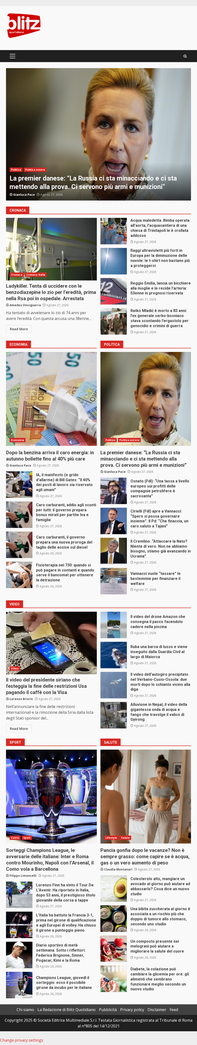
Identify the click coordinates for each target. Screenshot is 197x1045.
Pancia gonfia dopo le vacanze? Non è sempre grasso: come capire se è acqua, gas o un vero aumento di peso (145, 797)
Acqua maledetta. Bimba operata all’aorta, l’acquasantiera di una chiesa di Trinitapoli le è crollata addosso (113, 231)
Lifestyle (111, 837)
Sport (27, 837)
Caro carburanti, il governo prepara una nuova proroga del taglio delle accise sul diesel (19, 545)
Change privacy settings (21, 1040)
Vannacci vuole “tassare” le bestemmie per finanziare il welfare (113, 581)
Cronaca (16, 274)
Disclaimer (157, 1009)
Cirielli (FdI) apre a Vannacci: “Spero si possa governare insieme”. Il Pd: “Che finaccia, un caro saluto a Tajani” (113, 521)
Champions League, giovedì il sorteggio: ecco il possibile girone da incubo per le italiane (19, 985)
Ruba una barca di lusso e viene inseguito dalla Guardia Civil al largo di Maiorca (113, 655)
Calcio (15, 837)
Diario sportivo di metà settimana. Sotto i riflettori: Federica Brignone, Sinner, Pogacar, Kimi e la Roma (19, 955)
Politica (16, 169)
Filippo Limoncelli (23, 876)
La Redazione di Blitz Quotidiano (66, 1009)
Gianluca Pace (24, 195)
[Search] (185, 56)
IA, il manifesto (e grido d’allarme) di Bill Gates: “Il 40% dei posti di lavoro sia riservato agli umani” (19, 484)
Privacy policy (132, 1009)
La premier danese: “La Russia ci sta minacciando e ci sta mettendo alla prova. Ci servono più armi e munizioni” (145, 399)
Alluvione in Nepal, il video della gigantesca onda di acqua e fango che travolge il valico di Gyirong (113, 715)
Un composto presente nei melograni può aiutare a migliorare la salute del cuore (113, 948)
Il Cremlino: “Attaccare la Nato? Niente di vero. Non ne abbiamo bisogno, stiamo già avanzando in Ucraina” (113, 551)
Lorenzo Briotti (21, 699)
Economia (17, 440)
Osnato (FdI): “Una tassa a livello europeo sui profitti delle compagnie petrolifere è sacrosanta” (98, 134)
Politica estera (129, 440)
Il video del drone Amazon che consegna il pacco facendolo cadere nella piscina (113, 625)
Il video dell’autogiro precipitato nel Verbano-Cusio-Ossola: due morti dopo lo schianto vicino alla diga (113, 685)
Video (15, 668)
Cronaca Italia (35, 274)
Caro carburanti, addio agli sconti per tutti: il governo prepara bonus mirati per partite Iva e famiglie (19, 514)
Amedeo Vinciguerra (25, 305)
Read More (19, 329)
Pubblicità (108, 1009)
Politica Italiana (35, 169)
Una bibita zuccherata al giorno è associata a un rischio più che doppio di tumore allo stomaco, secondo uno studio (113, 918)
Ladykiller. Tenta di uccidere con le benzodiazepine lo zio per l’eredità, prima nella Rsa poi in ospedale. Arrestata (51, 249)
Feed (174, 1009)
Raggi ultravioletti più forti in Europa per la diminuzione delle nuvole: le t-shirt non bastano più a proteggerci (113, 261)
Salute (125, 837)
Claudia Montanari (118, 869)
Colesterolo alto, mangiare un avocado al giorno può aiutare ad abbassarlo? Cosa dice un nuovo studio (113, 888)
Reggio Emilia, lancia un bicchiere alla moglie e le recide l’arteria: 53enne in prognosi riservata (113, 291)
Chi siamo (25, 1009)
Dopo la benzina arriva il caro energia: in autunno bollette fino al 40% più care (51, 399)
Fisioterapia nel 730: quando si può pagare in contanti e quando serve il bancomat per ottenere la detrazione (19, 575)
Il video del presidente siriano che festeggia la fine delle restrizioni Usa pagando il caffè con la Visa (51, 643)
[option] (98, 134)
